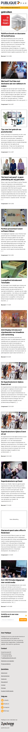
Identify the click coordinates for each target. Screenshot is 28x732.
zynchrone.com (5, 728)
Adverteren (4, 673)
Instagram (6, 707)
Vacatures (4, 679)
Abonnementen (5, 676)
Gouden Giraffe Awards (7, 691)
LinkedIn (6, 700)
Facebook (6, 703)
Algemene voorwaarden (7, 661)
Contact (3, 685)
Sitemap (3, 688)
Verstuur (23, 619)
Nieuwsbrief (4, 682)
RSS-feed (6, 711)
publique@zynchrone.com (9, 658)
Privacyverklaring (5, 664)
